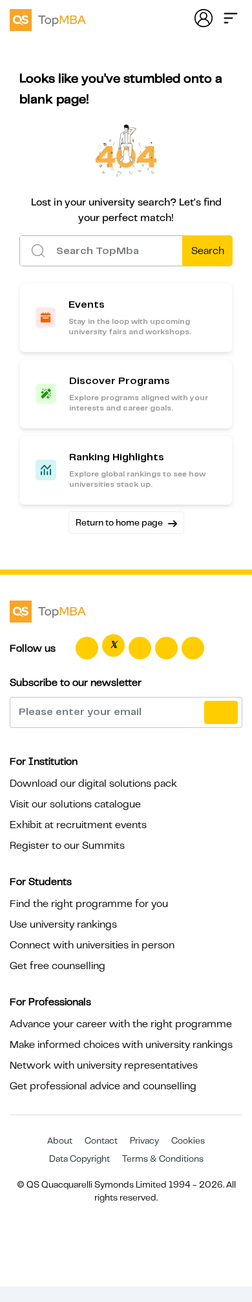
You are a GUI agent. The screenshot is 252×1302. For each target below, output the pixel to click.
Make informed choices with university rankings (121, 1044)
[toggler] (231, 17)
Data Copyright (79, 1158)
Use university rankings (63, 924)
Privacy (144, 1140)
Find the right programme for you (89, 903)
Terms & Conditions (163, 1158)
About (59, 1140)
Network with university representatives (104, 1065)
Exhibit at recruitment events (78, 824)
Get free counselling (57, 965)
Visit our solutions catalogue (75, 804)
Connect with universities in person (92, 945)
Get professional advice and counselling (103, 1086)
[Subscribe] (221, 712)
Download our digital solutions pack (93, 783)
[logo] (48, 18)
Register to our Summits (67, 845)
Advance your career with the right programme (121, 1024)
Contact (101, 1140)
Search (207, 250)
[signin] (203, 17)
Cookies (188, 1140)
